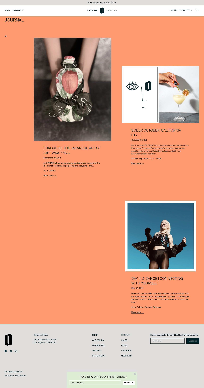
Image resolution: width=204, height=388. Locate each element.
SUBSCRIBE (129, 383)
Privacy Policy (9, 376)
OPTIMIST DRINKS (13, 372)
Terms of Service (20, 376)
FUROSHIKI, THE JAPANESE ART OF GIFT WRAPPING (72, 150)
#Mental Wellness (152, 307)
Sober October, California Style (156, 132)
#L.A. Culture (50, 170)
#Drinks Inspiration (139, 158)
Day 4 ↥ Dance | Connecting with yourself (157, 281)
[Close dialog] (135, 374)
